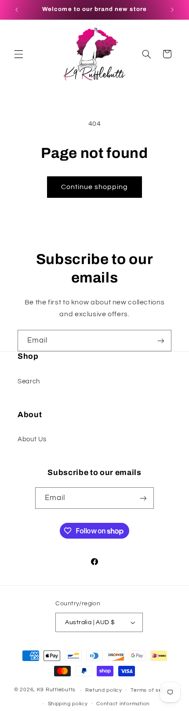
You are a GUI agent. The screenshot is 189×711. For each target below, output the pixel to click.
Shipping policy (68, 703)
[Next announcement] (172, 9)
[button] (18, 54)
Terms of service (153, 690)
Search (29, 381)
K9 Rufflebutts (56, 690)
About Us (32, 439)
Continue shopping (94, 186)
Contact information (123, 703)
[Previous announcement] (16, 9)
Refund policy (103, 690)
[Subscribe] (161, 340)
